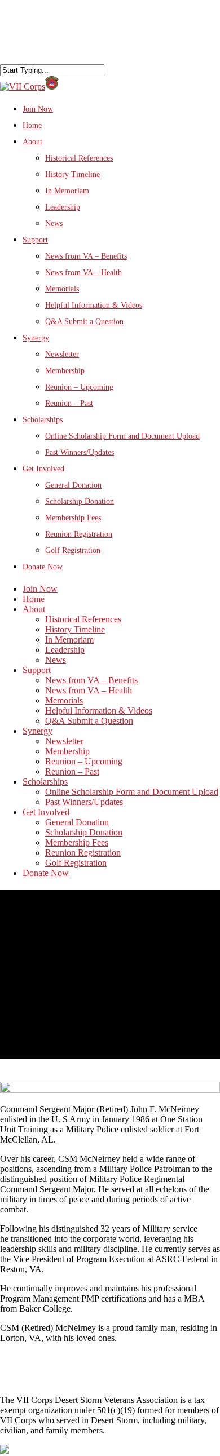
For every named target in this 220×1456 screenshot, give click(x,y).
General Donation (73, 485)
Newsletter (62, 354)
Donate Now (43, 567)
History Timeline (72, 174)
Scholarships (43, 419)
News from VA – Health (83, 272)
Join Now (40, 589)
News (54, 223)
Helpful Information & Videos (93, 305)
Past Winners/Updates (79, 452)
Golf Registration (72, 550)
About (32, 142)
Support (37, 670)
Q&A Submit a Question (84, 321)
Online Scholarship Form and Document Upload (122, 436)
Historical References (79, 158)
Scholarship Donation (79, 501)
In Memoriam (67, 191)
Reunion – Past (69, 403)
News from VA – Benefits (86, 256)
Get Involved (43, 468)
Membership (65, 370)
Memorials (62, 289)
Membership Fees (73, 518)
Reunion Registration (78, 534)
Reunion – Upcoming (79, 387)
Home (32, 125)
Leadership (62, 207)
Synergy (37, 731)
